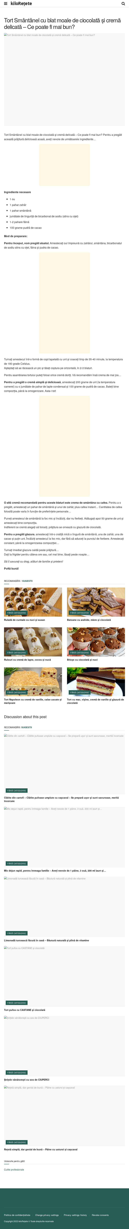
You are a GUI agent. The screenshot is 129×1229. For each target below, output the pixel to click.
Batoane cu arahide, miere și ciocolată (89, 619)
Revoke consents (100, 1215)
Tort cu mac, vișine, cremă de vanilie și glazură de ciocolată (95, 701)
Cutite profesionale (14, 1169)
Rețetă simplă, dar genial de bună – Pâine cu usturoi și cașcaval (40, 1149)
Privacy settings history (75, 1215)
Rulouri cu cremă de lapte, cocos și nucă (27, 659)
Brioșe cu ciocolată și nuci (82, 659)
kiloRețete (21, 3)
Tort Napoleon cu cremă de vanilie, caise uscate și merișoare (33, 701)
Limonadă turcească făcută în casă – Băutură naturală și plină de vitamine (46, 940)
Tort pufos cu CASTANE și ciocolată (24, 1010)
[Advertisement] (64, 165)
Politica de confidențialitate (17, 1215)
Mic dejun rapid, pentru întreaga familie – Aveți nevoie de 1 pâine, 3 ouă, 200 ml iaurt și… (55, 870)
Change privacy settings (47, 1215)
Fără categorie (16, 612)
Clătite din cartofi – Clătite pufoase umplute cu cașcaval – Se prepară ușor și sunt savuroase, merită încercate (61, 799)
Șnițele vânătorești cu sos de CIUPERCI (26, 1079)
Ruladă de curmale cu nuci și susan (24, 619)
